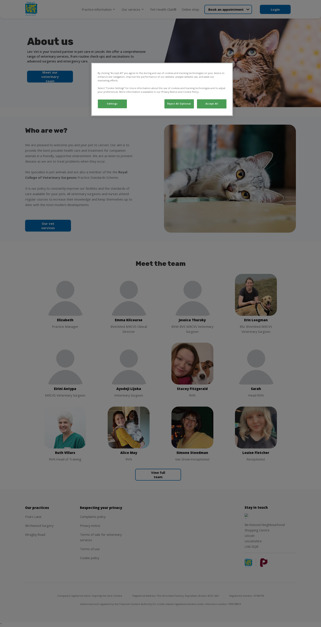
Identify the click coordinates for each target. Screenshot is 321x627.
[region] (162, 89)
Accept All (211, 103)
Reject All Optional (179, 103)
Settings (112, 103)
